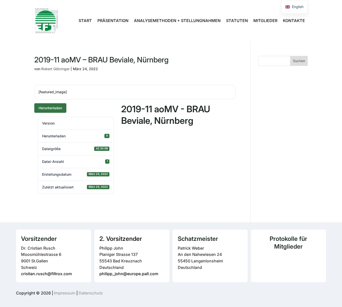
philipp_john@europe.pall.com (128, 273)
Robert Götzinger (55, 69)
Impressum (64, 292)
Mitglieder (265, 20)
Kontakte (294, 20)
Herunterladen (50, 108)
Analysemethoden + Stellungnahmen (177, 20)
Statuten (237, 20)
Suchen (299, 61)
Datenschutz (91, 292)
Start (85, 20)
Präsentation (112, 20)
